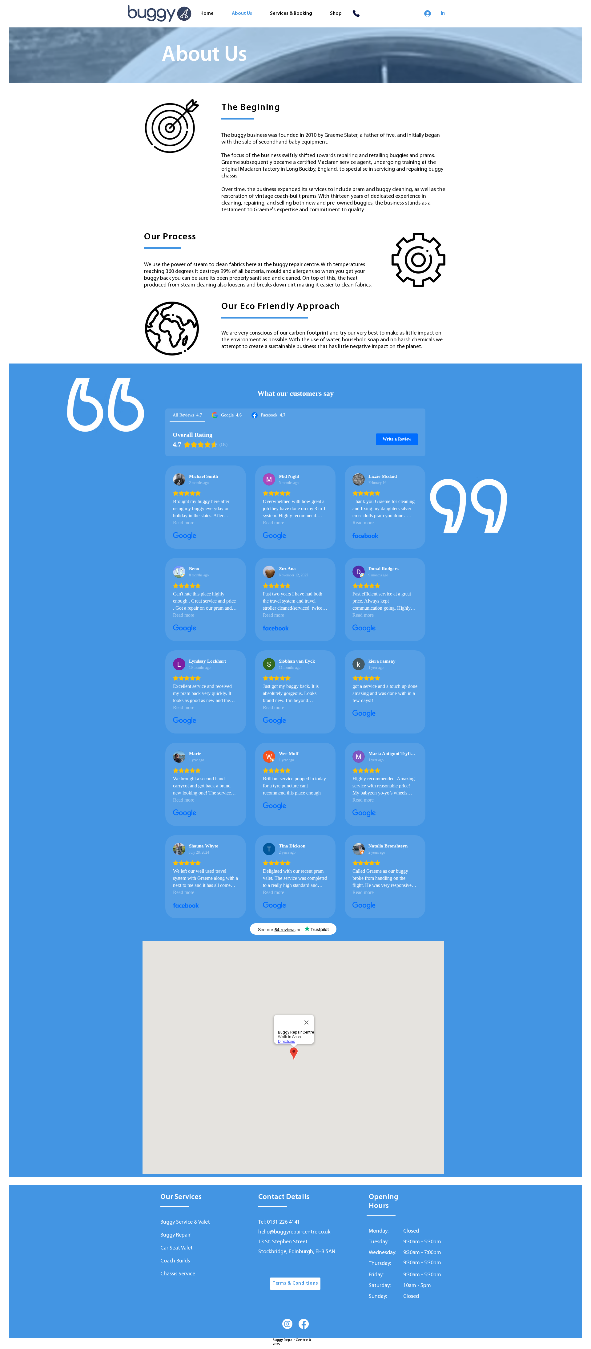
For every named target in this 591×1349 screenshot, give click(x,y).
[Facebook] (304, 1324)
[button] (295, 1284)
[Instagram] (287, 1324)
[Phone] (356, 14)
